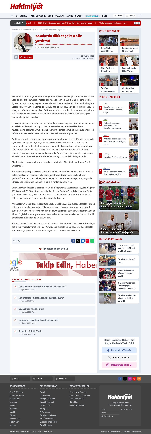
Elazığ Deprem (46, 425)
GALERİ (132, 16)
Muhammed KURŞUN (28, 30)
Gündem (23, 16)
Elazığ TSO (44, 409)
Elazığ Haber (45, 395)
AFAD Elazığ (45, 412)
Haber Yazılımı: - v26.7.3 (121, 431)
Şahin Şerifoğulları (77, 405)
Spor (50, 16)
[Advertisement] (53, 77)
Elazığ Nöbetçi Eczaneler (79, 395)
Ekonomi (13, 409)
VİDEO (120, 16)
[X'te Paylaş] (78, 241)
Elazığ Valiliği (45, 405)
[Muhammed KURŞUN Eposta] (16, 57)
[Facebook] (120, 379)
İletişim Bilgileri (126, 409)
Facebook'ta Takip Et (121, 350)
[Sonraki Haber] (138, 23)
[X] (125, 379)
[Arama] (139, 15)
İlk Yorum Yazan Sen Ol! (55, 248)
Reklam (104, 413)
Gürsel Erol (73, 402)
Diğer (104, 16)
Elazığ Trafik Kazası (77, 399)
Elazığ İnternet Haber (48, 422)
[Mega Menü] (11, 16)
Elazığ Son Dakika (47, 399)
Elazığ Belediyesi (47, 402)
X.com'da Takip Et (121, 357)
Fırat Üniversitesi (47, 418)
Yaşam (13, 425)
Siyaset (78, 16)
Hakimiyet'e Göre (38, 16)
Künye (103, 409)
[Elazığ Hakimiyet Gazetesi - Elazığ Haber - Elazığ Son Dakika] (120, 397)
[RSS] (139, 379)
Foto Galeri (14, 422)
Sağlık (12, 412)
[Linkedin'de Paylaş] (83, 241)
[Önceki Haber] (135, 23)
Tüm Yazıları (27, 57)
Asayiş (70, 16)
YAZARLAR (63, 379)
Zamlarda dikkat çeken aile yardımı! (52, 30)
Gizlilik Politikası (107, 416)
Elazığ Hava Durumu (78, 392)
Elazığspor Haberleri (48, 415)
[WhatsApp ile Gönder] (92, 241)
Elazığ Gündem (16, 392)
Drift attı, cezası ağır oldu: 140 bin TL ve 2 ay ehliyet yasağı (55, 23)
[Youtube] (134, 379)
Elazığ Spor (14, 399)
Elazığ (42, 392)
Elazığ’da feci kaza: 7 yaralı (103, 23)
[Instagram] (130, 379)
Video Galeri (15, 418)
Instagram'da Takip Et (121, 365)
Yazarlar (59, 16)
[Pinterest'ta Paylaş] (87, 241)
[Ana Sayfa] (17, 16)
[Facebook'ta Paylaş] (73, 241)
